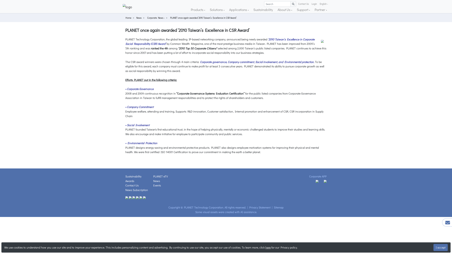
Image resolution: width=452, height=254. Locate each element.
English (323, 3)
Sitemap (279, 207)
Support (303, 9)
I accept (440, 247)
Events (157, 185)
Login (314, 3)
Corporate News (155, 17)
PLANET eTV (160, 176)
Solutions (217, 9)
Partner (320, 9)
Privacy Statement (259, 207)
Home (128, 17)
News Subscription (136, 190)
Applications (238, 9)
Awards (129, 181)
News (139, 17)
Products (197, 9)
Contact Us (303, 3)
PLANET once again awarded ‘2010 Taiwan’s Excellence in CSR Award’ (203, 17)
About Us (284, 9)
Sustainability (263, 9)
